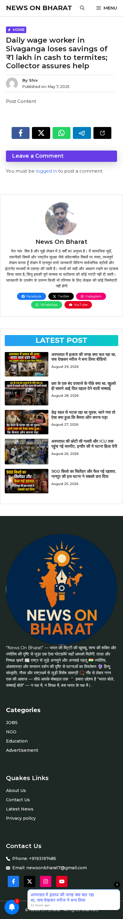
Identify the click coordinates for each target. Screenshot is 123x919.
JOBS (12, 722)
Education (17, 741)
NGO (11, 731)
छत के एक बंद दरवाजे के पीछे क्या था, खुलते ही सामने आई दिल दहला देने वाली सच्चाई (83, 386)
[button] (82, 8)
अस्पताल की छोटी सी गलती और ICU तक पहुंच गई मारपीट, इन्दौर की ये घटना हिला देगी (84, 443)
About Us (16, 790)
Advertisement (22, 750)
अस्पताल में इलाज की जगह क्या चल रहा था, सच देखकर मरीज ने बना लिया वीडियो (83, 357)
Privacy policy (21, 818)
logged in (46, 171)
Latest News (19, 809)
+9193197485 (42, 858)
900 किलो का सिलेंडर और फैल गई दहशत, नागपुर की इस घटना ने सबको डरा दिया (83, 474)
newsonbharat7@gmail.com (56, 867)
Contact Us (18, 799)
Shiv (33, 80)
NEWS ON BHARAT (39, 8)
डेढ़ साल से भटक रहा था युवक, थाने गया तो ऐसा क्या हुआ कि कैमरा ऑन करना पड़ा (83, 415)
